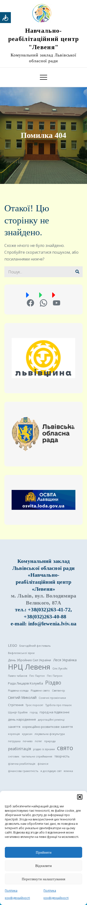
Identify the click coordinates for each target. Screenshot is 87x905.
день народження (22, 719)
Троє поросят (34, 705)
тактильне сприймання (37, 756)
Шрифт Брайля (18, 712)
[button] (79, 797)
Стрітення (15, 705)
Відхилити (43, 866)
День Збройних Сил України (29, 660)
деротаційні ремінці (51, 719)
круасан (27, 734)
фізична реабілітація (21, 763)
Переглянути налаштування (43, 879)
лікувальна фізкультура (50, 734)
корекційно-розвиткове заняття (47, 726)
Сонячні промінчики (52, 698)
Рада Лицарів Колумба (25, 683)
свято (65, 748)
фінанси (42, 763)
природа (50, 741)
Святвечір (58, 690)
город (33, 712)
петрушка (14, 741)
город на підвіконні (54, 712)
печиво (28, 741)
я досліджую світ (51, 771)
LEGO (12, 645)
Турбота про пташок (58, 705)
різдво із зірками (44, 749)
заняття (14, 726)
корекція (14, 734)
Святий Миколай (22, 697)
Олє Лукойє (59, 668)
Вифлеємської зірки (21, 653)
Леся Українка (65, 659)
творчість (62, 756)
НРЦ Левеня (29, 666)
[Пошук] (77, 271)
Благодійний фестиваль (35, 645)
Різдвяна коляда (18, 690)
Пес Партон (37, 675)
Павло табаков (17, 675)
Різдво (53, 682)
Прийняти (43, 852)
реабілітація (19, 748)
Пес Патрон (54, 675)
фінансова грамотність (23, 771)
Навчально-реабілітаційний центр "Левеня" (43, 39)
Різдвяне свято (40, 690)
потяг (38, 741)
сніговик (13, 756)
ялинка (68, 771)
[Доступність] (5, 17)
